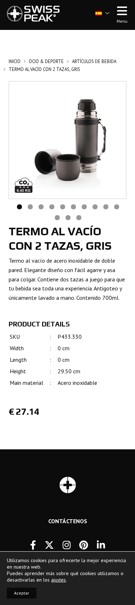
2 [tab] (29, 206)
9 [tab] (105, 206)
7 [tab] (83, 206)
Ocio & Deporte (46, 61)
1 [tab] (19, 206)
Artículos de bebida (94, 61)
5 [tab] (62, 206)
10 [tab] (116, 206)
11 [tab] (56, 217)
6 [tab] (73, 206)
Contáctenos (67, 521)
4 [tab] (51, 206)
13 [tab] (78, 217)
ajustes (58, 580)
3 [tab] (40, 206)
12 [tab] (67, 217)
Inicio (15, 61)
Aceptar (21, 593)
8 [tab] (94, 206)
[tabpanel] (67, 140)
